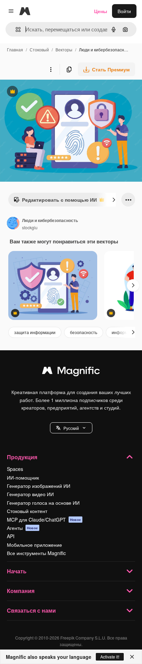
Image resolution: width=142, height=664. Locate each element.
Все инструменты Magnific (36, 553)
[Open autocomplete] (15, 29)
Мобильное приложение (34, 544)
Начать (17, 571)
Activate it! (109, 657)
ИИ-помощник (23, 477)
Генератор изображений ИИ (38, 485)
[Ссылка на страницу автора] (13, 224)
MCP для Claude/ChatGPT (44, 519)
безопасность (83, 332)
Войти (124, 11)
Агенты (22, 527)
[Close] (132, 657)
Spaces (15, 468)
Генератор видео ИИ (30, 494)
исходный (46, 92)
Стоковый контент (27, 510)
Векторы (63, 49)
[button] (71, 427)
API (10, 536)
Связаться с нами (31, 610)
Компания (20, 591)
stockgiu (30, 227)
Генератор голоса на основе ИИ (43, 502)
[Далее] (114, 200)
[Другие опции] (51, 69)
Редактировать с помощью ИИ (55, 201)
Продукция (22, 457)
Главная (15, 49)
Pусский (71, 428)
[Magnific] (71, 372)
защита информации (34, 332)
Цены (100, 11)
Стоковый (39, 49)
